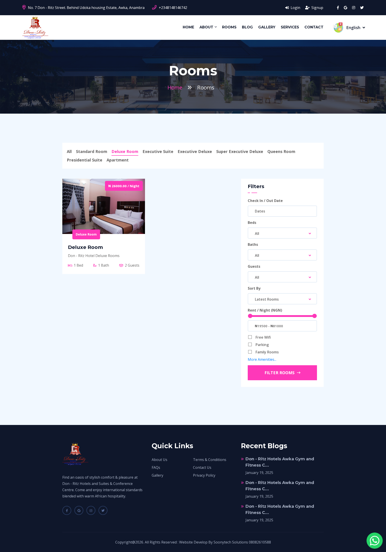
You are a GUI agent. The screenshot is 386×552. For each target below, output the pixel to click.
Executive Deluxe (195, 151)
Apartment (118, 160)
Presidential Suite (84, 160)
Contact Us (202, 467)
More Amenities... (262, 359)
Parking (262, 344)
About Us (159, 459)
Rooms (229, 27)
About (206, 27)
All (69, 151)
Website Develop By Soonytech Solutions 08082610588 (225, 542)
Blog (247, 27)
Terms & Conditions (209, 459)
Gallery (266, 27)
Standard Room (91, 151)
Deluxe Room (124, 151)
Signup (316, 7)
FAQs (156, 467)
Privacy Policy (204, 475)
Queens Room (281, 151)
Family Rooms (267, 352)
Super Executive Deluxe (239, 151)
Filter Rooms (280, 372)
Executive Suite (158, 151)
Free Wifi (263, 337)
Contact (313, 27)
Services (290, 27)
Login (295, 7)
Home (188, 27)
